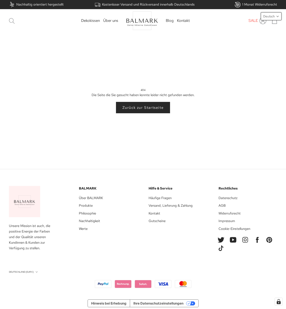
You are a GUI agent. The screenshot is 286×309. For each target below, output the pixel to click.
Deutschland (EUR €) (21, 271)
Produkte (86, 205)
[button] (271, 16)
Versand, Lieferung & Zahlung (171, 205)
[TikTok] (221, 248)
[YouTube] (233, 240)
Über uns (110, 20)
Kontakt (183, 20)
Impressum (227, 221)
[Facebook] (257, 240)
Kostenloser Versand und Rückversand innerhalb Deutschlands (148, 4)
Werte (83, 229)
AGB (222, 205)
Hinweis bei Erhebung (108, 303)
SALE (253, 20)
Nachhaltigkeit (89, 221)
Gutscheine (157, 221)
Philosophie (87, 213)
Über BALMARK (91, 198)
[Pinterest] (269, 240)
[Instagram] (245, 240)
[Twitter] (221, 240)
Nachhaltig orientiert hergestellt (40, 4)
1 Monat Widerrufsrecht (259, 4)
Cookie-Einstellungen (234, 229)
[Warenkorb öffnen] (274, 21)
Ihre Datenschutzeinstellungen (158, 303)
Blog (170, 20)
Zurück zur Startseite (143, 107)
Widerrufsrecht (230, 213)
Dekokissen (90, 20)
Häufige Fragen (160, 198)
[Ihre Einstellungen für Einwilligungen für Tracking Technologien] (278, 301)
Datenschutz (228, 198)
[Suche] (12, 21)
